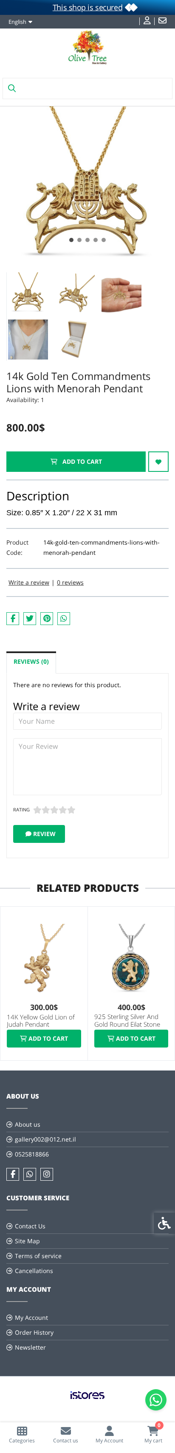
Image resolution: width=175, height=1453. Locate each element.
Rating (21, 809)
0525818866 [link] (32, 1154)
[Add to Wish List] (158, 461)
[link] (21, 1434)
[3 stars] (54, 810)
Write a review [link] (28, 582)
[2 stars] (46, 810)
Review (43, 834)
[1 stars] (37, 810)
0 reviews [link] (70, 582)
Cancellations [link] (34, 1271)
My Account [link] (31, 1317)
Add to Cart (81, 461)
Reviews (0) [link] (31, 661)
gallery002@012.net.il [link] (45, 1139)
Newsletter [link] (30, 1347)
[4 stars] (63, 810)
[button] (28, 293)
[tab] (71, 240)
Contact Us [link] (30, 1226)
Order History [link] (34, 1332)
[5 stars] (71, 810)
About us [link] (27, 1124)
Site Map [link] (27, 1241)
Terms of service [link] (38, 1256)
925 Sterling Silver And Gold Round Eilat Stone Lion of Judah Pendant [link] (127, 1024)
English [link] (17, 22)
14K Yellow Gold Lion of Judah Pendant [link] (41, 1020)
